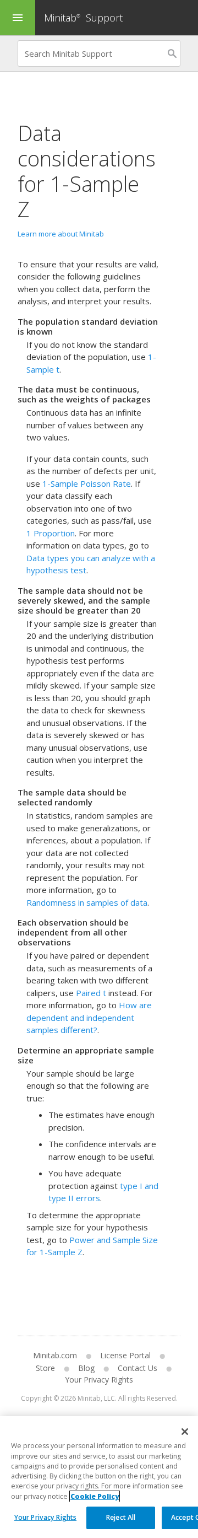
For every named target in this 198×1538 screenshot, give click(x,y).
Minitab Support (83, 17)
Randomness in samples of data (86, 902)
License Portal (125, 1355)
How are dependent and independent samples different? (89, 1017)
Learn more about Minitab (61, 234)
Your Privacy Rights (45, 1517)
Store (45, 1368)
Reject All (120, 1517)
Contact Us (137, 1368)
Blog (86, 1368)
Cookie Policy (94, 1496)
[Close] (185, 1431)
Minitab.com (55, 1355)
